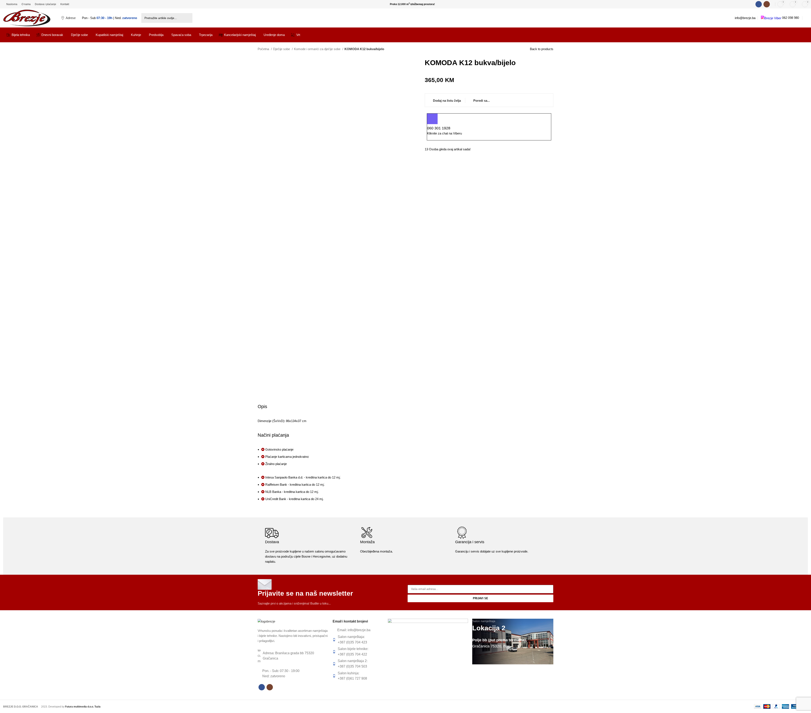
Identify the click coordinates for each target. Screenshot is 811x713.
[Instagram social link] (766, 4)
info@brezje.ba (745, 18)
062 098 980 (790, 17)
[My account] (806, 18)
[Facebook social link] (758, 4)
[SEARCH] (187, 18)
